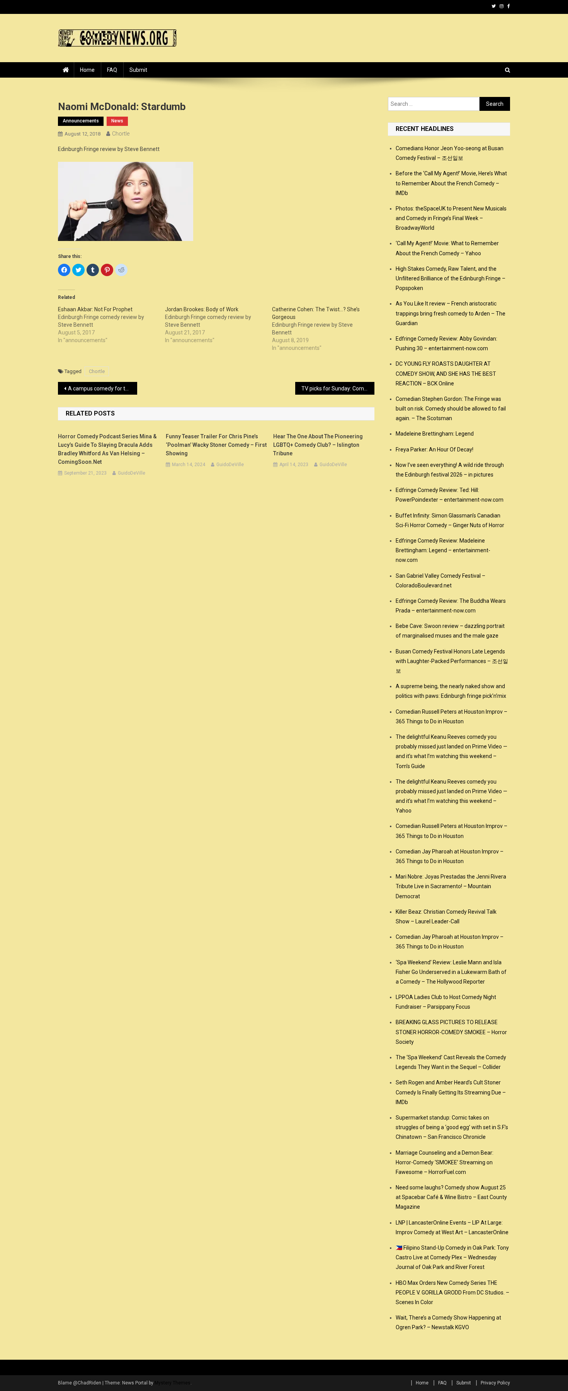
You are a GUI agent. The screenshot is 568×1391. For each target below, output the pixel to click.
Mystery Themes (172, 1383)
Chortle (120, 134)
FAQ (112, 70)
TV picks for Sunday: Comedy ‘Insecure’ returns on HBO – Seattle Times (337, 388)
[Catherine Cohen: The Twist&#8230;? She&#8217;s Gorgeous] (325, 328)
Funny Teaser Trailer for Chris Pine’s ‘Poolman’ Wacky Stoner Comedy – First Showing (216, 444)
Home (87, 70)
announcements (81, 121)
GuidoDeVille (131, 473)
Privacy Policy (495, 1383)
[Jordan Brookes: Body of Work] (218, 324)
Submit (138, 70)
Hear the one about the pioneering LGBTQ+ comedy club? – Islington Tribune (318, 444)
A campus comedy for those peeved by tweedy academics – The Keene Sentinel (102, 388)
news (117, 121)
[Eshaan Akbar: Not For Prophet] (111, 324)
